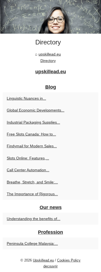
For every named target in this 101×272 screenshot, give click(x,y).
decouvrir (50, 266)
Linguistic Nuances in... (26, 98)
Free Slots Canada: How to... (31, 134)
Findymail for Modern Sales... (32, 146)
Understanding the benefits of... (33, 219)
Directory (48, 60)
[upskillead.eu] (50, 17)
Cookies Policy (69, 260)
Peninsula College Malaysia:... (32, 243)
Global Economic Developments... (35, 110)
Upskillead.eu (43, 260)
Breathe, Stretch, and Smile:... (32, 182)
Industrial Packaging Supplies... (33, 122)
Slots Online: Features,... (28, 158)
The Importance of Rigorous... (32, 194)
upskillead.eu (50, 54)
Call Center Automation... (28, 170)
